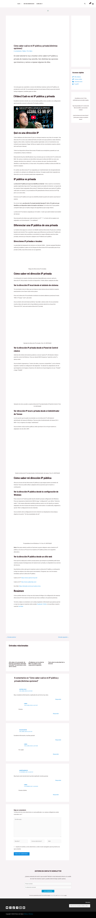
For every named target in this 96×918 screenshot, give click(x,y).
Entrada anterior (11, 637)
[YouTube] (7, 907)
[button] (21, 3)
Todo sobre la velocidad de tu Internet (56, 662)
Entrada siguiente (63, 637)
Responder (58, 699)
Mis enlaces (77, 77)
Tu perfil (76, 84)
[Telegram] (24, 907)
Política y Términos (28, 914)
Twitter (45, 604)
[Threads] (20, 907)
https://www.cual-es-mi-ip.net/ (29, 577)
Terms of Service (60, 895)
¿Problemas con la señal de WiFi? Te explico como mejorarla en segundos (36, 663)
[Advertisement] (37, 75)
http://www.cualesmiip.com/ (28, 582)
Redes (24, 51)
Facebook (39, 604)
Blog (19, 3)
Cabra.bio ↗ (39, 3)
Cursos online (78, 79)
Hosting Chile (22, 689)
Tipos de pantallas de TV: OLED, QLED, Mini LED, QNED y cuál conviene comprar (80, 107)
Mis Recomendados (29, 3)
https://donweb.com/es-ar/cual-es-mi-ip (29, 586)
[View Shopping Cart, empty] (89, 4)
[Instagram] (10, 907)
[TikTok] (14, 907)
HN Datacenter (23, 729)
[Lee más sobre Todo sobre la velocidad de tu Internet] (57, 654)
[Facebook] (17, 907)
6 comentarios (18, 51)
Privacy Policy (53, 895)
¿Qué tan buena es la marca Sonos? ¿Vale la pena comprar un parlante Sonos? (80, 117)
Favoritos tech (78, 81)
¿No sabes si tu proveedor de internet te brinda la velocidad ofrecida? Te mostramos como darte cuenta (17, 664)
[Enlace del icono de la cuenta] (93, 3)
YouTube (20, 606)
